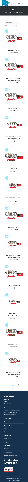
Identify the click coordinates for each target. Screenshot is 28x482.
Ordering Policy (7, 431)
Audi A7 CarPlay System (14, 285)
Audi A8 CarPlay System (14, 344)
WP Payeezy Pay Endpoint (10, 455)
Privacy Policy (7, 435)
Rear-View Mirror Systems (10, 412)
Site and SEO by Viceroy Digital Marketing (13, 477)
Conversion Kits (8, 403)
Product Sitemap (16, 480)
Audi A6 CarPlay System (14, 227)
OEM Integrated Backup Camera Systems (11, 406)
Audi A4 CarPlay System (14, 108)
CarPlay (6, 401)
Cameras (6, 399)
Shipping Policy (7, 442)
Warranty (6, 448)
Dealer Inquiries (8, 425)
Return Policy (7, 438)
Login (5, 428)
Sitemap (10, 480)
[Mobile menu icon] (26, 3)
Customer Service (8, 421)
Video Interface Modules (10, 414)
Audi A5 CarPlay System (14, 169)
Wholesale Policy (8, 452)
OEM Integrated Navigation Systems (12, 410)
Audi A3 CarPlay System (14, 50)
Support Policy (7, 445)
